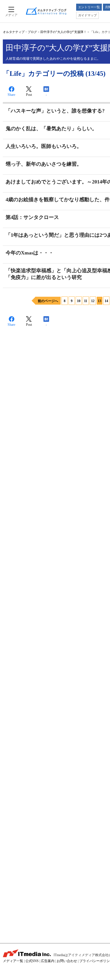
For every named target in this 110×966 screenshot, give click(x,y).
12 (92, 301)
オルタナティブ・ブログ (20, 32)
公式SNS (32, 961)
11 (85, 301)
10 (78, 301)
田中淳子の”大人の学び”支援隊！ (63, 32)
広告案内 (47, 961)
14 (106, 301)
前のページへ (48, 301)
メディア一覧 (13, 961)
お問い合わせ (67, 961)
